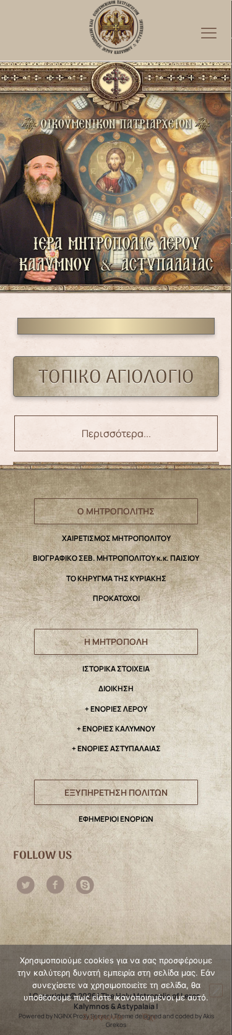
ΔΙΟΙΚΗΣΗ (116, 688)
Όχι (149, 1016)
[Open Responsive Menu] (209, 32)
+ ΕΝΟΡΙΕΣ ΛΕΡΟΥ (116, 709)
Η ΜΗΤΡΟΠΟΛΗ (116, 641)
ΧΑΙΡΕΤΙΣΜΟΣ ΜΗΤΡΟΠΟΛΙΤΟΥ (116, 538)
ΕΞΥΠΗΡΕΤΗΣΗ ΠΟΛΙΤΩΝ (116, 792)
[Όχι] (216, 990)
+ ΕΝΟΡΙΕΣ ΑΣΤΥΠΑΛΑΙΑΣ (116, 748)
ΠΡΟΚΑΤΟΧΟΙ (116, 598)
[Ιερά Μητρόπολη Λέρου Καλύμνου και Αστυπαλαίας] (116, 24)
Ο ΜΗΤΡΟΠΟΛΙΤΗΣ (116, 511)
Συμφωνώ (103, 1016)
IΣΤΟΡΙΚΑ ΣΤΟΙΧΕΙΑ (116, 668)
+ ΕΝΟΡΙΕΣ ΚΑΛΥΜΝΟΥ (116, 728)
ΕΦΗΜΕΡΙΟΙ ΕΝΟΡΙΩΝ (116, 819)
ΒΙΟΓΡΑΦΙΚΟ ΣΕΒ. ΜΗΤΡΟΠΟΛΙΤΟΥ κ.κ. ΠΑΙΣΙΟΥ (116, 558)
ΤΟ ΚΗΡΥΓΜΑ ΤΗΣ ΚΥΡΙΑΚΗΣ (116, 578)
